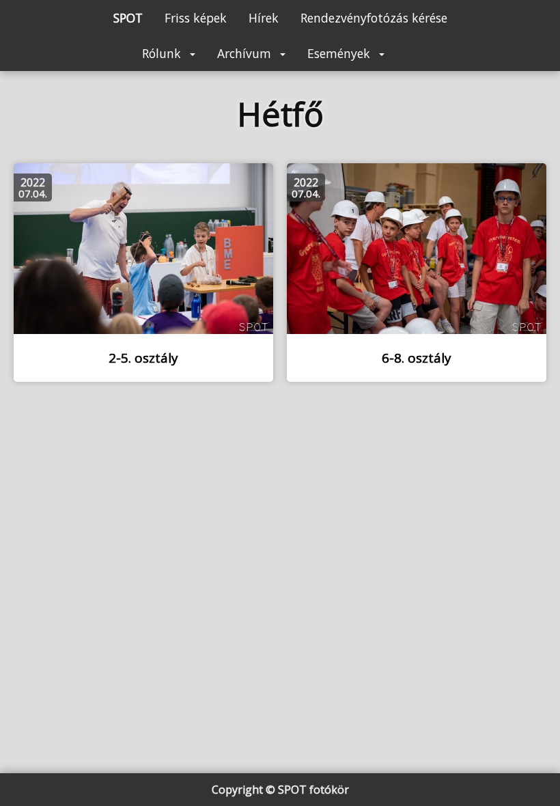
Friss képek (196, 18)
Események (340, 53)
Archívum (246, 53)
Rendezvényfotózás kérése (373, 18)
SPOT (128, 18)
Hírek (264, 18)
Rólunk (163, 53)
